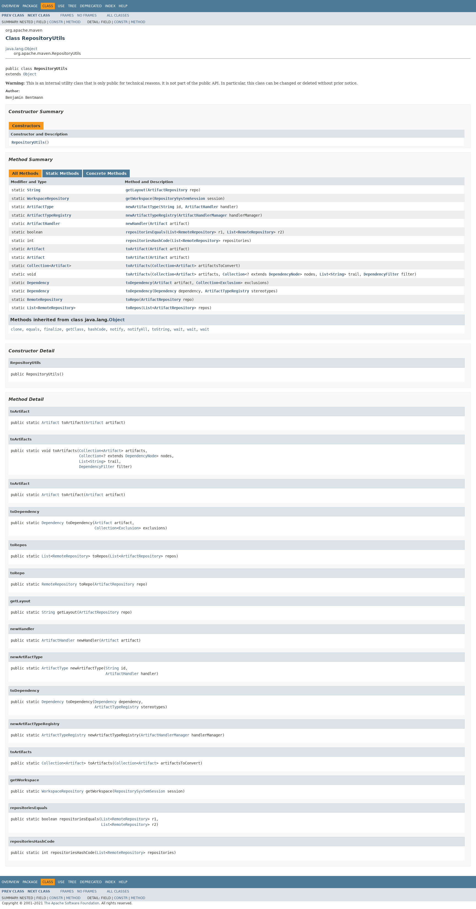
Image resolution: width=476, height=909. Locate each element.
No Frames (87, 15)
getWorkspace (139, 198)
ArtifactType (40, 207)
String (33, 190)
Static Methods (62, 173)
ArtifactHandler (201, 207)
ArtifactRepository (167, 190)
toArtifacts (138, 265)
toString (160, 329)
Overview (10, 6)
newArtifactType (142, 207)
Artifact (158, 223)
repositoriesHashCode (148, 240)
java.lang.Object (21, 49)
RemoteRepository (196, 232)
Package (30, 6)
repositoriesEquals (145, 232)
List (171, 232)
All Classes (118, 15)
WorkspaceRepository (48, 198)
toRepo (132, 299)
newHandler (137, 223)
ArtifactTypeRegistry (49, 215)
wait (178, 329)
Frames (67, 15)
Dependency (38, 283)
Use (61, 6)
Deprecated (91, 6)
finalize (52, 329)
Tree (72, 6)
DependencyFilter (381, 274)
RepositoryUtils (28, 142)
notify (116, 329)
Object (29, 74)
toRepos (133, 308)
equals (32, 329)
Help (123, 6)
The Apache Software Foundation (71, 903)
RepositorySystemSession (179, 198)
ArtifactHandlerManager (202, 215)
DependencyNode (284, 274)
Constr (56, 22)
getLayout (135, 190)
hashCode (97, 329)
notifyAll (137, 329)
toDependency (139, 283)
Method (73, 22)
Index (110, 6)
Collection (38, 265)
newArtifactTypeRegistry (151, 215)
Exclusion (230, 283)
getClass (74, 329)
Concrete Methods (106, 173)
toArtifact (137, 249)
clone (16, 329)
